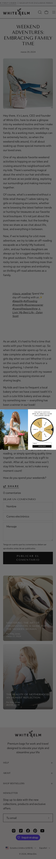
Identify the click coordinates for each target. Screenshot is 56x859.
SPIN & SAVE (42, 446)
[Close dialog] (1, 411)
